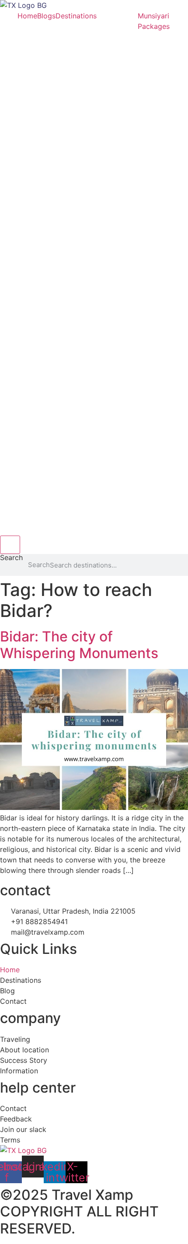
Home (27, 15)
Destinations (76, 15)
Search (11, 558)
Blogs (46, 15)
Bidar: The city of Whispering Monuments (79, 645)
